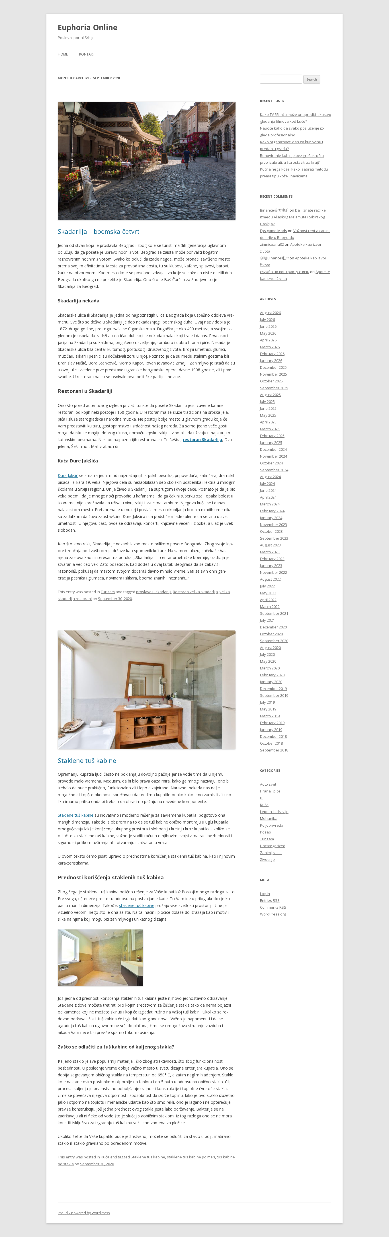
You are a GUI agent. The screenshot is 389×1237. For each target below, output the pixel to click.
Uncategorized (272, 845)
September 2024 (274, 469)
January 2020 (271, 681)
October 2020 (271, 633)
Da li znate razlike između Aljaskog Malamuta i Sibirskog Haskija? (293, 217)
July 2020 (267, 654)
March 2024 (270, 504)
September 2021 (274, 613)
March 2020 (270, 668)
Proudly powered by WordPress (84, 1213)
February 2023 (272, 558)
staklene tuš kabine (136, 905)
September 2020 (274, 640)
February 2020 (272, 674)
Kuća (105, 1157)
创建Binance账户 (274, 258)
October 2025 (271, 381)
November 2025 (273, 374)
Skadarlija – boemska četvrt (99, 231)
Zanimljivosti (271, 852)
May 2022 (268, 592)
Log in (265, 893)
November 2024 (273, 456)
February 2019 (272, 722)
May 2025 (268, 415)
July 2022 (267, 586)
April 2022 (268, 599)
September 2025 (274, 387)
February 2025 (272, 435)
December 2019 (273, 688)
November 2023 (273, 524)
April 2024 (268, 497)
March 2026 (270, 346)
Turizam (108, 591)
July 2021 (267, 620)
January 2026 (271, 360)
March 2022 (270, 606)
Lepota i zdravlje (274, 811)
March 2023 (270, 551)
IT (261, 797)
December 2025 (273, 367)
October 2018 (271, 743)
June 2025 (268, 408)
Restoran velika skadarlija (195, 591)
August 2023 (270, 545)
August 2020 (270, 647)
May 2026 (268, 333)
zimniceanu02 (272, 244)
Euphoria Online (87, 27)
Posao (265, 832)
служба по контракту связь (284, 271)
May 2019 (268, 709)
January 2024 (271, 517)
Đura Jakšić (68, 475)
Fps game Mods (273, 230)
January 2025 (271, 442)
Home (63, 54)
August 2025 (270, 394)
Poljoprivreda (271, 825)
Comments (273, 907)
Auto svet (268, 784)
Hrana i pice (270, 791)
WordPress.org (273, 914)
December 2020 (273, 627)
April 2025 (268, 422)
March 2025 (270, 428)
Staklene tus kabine (148, 1157)
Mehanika (268, 818)
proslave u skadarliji (153, 591)
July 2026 (267, 319)
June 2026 (268, 326)
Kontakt (87, 54)
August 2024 (270, 476)
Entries (270, 900)
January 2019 (271, 729)
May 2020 (268, 661)
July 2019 (267, 702)
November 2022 (273, 572)
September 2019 (274, 695)
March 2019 (270, 715)
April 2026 (268, 340)
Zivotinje (267, 859)
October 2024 (271, 463)
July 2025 (267, 401)
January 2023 (271, 565)
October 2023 (271, 531)
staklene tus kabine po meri (191, 1157)
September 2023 (274, 538)
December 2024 (273, 449)
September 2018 (274, 750)
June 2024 (268, 490)
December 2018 (273, 736)
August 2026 (270, 312)
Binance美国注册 (274, 210)
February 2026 (272, 353)
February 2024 (272, 510)
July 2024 (267, 483)
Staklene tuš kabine (87, 760)
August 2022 (270, 579)
